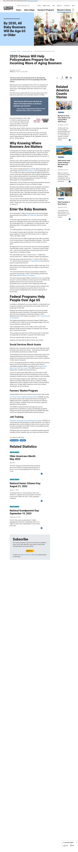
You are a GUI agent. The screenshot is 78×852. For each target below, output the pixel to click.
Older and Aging (14, 440)
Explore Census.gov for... (23, 5)
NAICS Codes (46, 5)
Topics (18, 10)
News (39, 5)
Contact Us (67, 5)
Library (19, 51)
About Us (59, 5)
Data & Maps (29, 10)
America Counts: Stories (27, 51)
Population (22, 440)
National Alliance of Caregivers (25, 275)
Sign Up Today (30, 551)
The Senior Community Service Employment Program (26, 420)
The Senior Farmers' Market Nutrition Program (24, 397)
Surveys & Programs (46, 10)
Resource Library (64, 10)
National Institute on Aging (30, 170)
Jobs (53, 5)
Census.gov (13, 51)
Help (73, 5)
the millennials (32, 215)
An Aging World (33, 261)
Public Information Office (27, 555)
